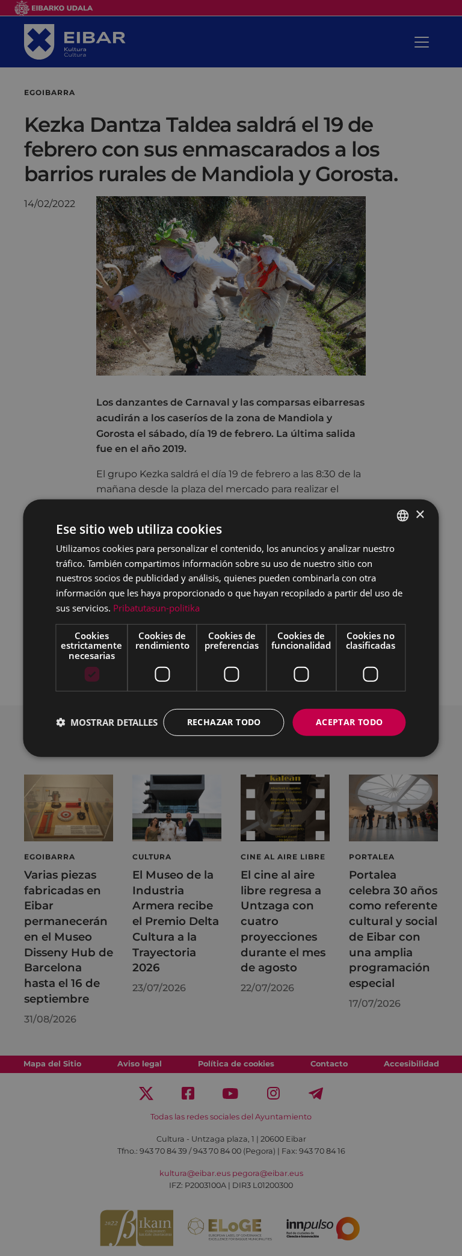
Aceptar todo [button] (349, 722)
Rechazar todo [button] (224, 722)
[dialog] (231, 627)
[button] (107, 722)
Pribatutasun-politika (156, 608)
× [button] (419, 514)
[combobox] (403, 515)
